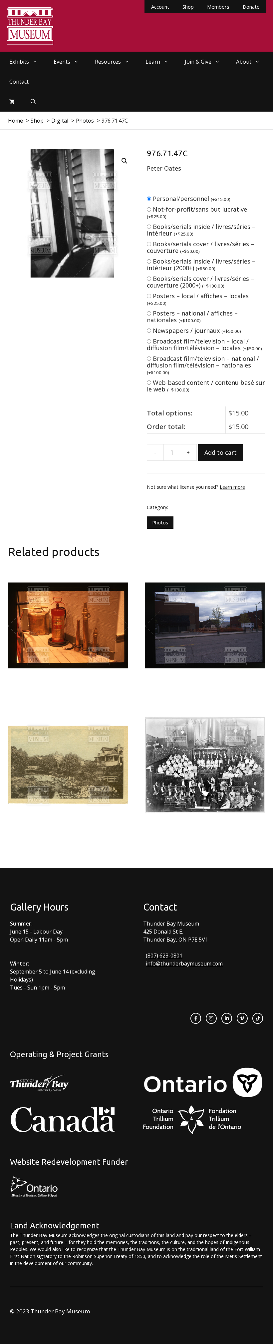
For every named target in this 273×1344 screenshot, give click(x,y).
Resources (108, 61)
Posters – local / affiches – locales (198, 299)
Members (218, 6)
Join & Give (198, 61)
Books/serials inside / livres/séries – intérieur (201, 230)
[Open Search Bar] (33, 102)
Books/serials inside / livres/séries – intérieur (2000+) (201, 264)
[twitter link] (242, 1018)
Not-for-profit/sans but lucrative (197, 212)
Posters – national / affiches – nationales (192, 316)
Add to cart (220, 452)
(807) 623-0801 (164, 955)
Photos (160, 522)
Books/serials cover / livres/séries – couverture (200, 247)
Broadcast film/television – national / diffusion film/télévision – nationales (203, 364)
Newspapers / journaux (197, 331)
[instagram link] (211, 1018)
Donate (251, 6)
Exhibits (19, 61)
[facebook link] (195, 1018)
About (243, 61)
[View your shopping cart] (12, 102)
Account (160, 6)
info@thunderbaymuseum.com (184, 963)
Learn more (232, 487)
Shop (188, 6)
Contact (19, 81)
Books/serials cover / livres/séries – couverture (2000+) (200, 282)
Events (62, 61)
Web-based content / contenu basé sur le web (206, 385)
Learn (152, 61)
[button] (125, 161)
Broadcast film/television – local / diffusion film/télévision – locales (204, 344)
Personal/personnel (191, 199)
